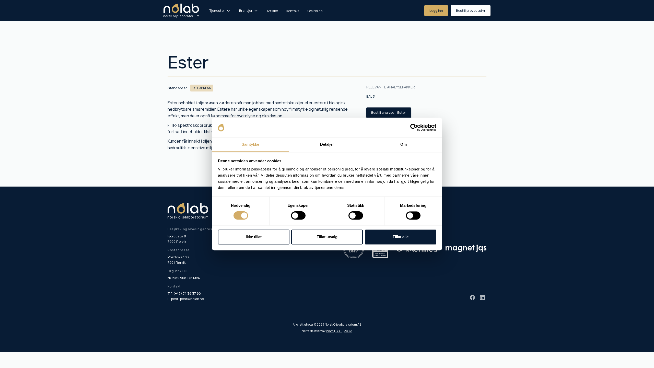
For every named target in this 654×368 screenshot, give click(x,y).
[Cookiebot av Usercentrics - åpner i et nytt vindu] (414, 127)
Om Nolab (314, 10)
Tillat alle (400, 237)
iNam (330, 331)
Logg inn (436, 10)
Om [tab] (403, 144)
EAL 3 (370, 96)
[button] (220, 10)
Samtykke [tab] (250, 144)
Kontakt (292, 10)
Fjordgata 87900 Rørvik (177, 239)
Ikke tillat (254, 237)
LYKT (338, 331)
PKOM (348, 331)
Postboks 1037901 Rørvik (178, 260)
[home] (181, 11)
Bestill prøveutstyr (470, 10)
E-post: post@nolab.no (186, 298)
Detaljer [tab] (327, 144)
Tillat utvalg (327, 237)
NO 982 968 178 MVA (184, 277)
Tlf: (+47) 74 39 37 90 (184, 293)
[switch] (298, 216)
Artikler (272, 10)
